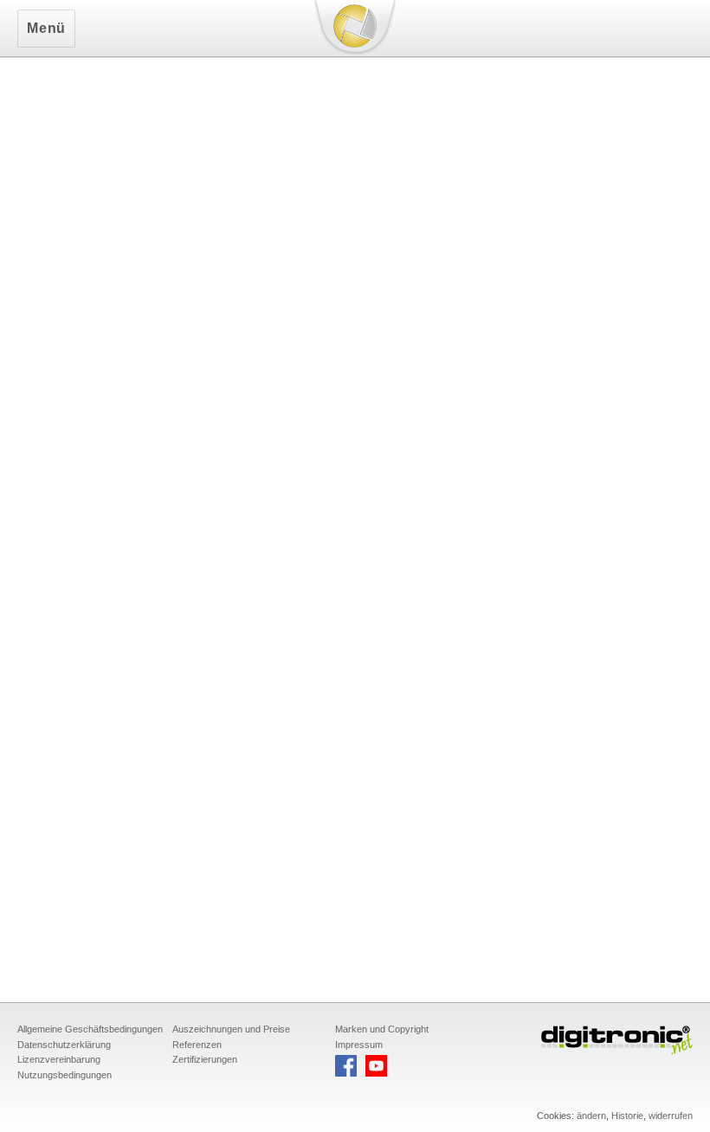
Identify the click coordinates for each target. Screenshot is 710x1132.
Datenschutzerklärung (64, 1044)
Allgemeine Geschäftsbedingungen (90, 1029)
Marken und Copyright (382, 1029)
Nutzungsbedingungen (64, 1075)
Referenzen (197, 1044)
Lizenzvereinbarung (58, 1059)
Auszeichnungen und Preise (231, 1029)
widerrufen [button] (671, 1115)
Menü (46, 28)
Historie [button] (627, 1115)
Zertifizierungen (204, 1059)
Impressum (359, 1044)
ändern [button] (591, 1115)
